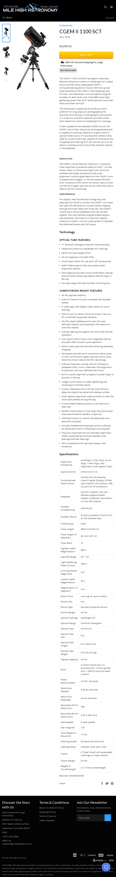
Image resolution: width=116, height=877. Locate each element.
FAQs (4, 832)
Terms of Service (47, 816)
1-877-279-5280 (10, 836)
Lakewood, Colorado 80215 (16, 828)
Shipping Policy (47, 812)
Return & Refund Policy (51, 807)
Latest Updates (47, 820)
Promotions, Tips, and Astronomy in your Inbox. (94, 809)
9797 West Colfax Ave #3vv (15, 824)
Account (110, 17)
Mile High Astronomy (17, 858)
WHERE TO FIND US (12, 819)
